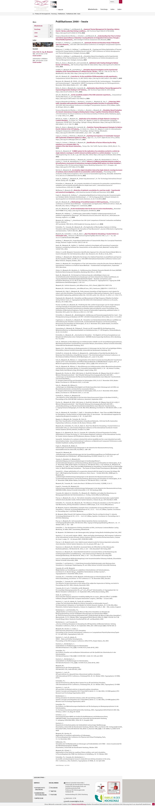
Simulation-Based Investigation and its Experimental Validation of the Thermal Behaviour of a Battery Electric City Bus (86, 70)
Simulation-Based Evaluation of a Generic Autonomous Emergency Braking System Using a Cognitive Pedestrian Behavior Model (89, 111)
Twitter (53, 791)
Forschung (37, 29)
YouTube (53, 794)
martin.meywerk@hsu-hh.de (74, 801)
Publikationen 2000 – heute (72, 21)
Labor (36, 36)
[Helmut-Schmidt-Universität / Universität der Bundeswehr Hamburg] (41, 6)
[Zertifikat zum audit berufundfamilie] (101, 788)
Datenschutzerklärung (79, 804)
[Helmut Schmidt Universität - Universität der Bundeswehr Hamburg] (53, 4)
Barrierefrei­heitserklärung (41, 794)
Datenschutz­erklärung (40, 788)
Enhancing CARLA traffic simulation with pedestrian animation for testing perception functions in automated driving (88, 102)
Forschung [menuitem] (104, 9)
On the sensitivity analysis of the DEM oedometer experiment (90, 95)
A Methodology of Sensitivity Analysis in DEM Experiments (89, 202)
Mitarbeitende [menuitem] (92, 9)
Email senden (37, 55)
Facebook (53, 788)
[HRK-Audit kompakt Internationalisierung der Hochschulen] (114, 788)
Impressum (39, 798)
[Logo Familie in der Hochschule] (107, 798)
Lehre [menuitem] (112, 9)
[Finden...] (120, 1)
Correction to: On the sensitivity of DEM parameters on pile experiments (94, 76)
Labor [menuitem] (119, 9)
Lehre (36, 33)
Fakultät (60, 9)
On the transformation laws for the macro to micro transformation (92, 208)
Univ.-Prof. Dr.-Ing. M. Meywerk (43, 52)
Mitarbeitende (38, 26)
